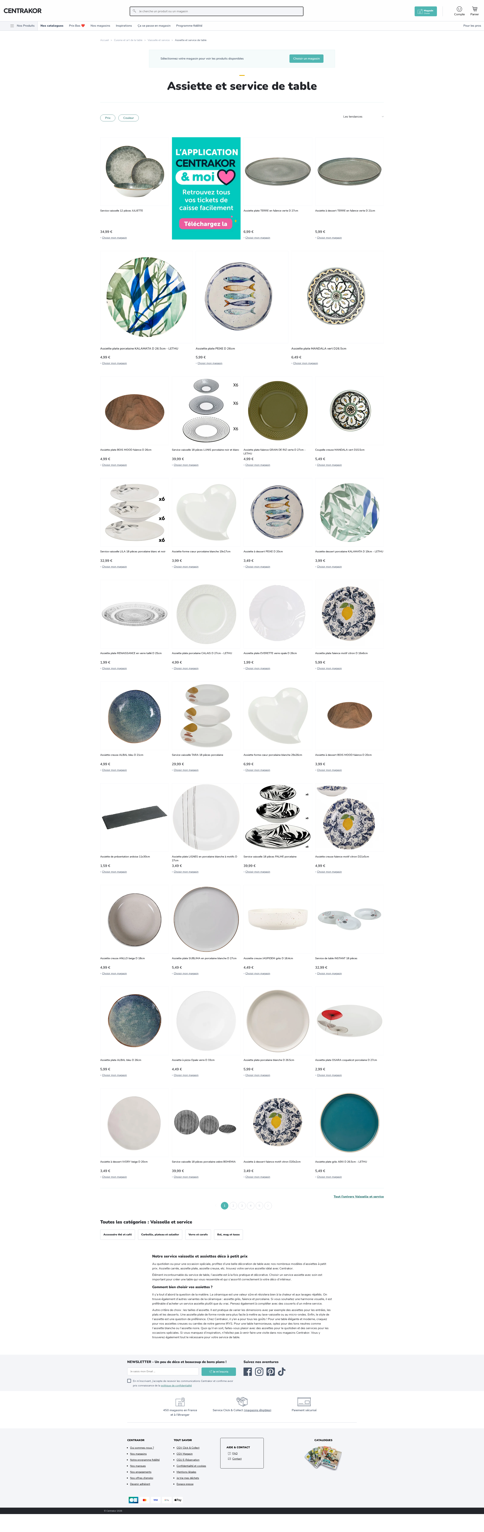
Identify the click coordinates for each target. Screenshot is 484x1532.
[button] (216, 1205)
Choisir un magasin (306, 59)
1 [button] (225, 1206)
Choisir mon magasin (114, 238)
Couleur (128, 118)
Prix (107, 118)
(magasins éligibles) (257, 1410)
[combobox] (216, 11)
